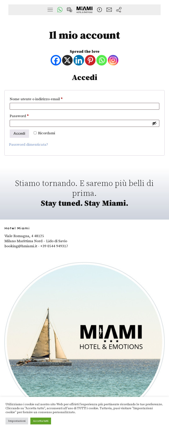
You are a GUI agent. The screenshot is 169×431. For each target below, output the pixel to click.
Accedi (19, 133)
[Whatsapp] (101, 60)
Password (27, 115)
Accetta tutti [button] (40, 421)
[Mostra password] (154, 123)
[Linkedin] (78, 60)
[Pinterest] (90, 60)
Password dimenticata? (28, 144)
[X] (67, 60)
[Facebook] (56, 60)
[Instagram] (113, 60)
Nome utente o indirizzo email (44, 99)
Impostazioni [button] (17, 421)
